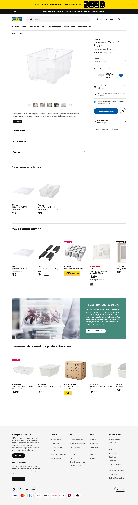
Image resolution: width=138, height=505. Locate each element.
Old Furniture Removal (58, 455)
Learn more (19, 455)
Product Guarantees (77, 451)
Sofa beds (112, 457)
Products (21, 33)
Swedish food (69, 27)
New (43, 27)
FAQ (71, 458)
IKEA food (93, 455)
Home (13, 33)
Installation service (57, 451)
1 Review (108, 52)
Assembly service (56, 447)
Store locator (94, 451)
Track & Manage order (77, 462)
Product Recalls (75, 466)
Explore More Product (116, 478)
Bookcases (113, 461)
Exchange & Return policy (78, 443)
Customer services (76, 440)
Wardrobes (112, 453)
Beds (110, 449)
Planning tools (75, 447)
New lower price (54, 27)
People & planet (95, 447)
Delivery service (56, 440)
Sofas (111, 446)
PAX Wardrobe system (116, 470)
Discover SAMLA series (95, 331)
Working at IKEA (95, 443)
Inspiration (34, 27)
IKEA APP (93, 458)
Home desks (113, 474)
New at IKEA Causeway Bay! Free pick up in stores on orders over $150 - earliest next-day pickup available (73, 11)
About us (93, 440)
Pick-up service (56, 443)
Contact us (74, 455)
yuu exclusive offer (85, 27)
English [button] (119, 489)
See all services (56, 458)
